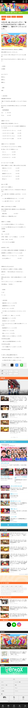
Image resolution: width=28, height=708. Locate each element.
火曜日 (7, 586)
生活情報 (14, 591)
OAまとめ (4, 16)
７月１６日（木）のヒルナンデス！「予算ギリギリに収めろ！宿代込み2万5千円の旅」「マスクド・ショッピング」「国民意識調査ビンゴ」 (18, 555)
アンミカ (15, 373)
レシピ (9, 593)
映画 (16, 685)
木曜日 (16, 586)
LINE (14, 624)
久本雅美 (6, 373)
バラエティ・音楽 (4, 685)
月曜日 (3, 586)
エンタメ (3, 588)
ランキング (4, 593)
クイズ (24, 588)
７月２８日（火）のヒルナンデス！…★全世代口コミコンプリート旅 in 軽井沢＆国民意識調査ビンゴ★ (18, 569)
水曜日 (11, 586)
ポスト (12, 365)
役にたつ (15, 371)
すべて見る (13, 437)
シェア (16, 365)
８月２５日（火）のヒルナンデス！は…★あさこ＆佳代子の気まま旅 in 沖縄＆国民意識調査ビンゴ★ (18, 541)
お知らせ (8, 588)
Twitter (9, 624)
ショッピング (19, 16)
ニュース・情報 (17, 682)
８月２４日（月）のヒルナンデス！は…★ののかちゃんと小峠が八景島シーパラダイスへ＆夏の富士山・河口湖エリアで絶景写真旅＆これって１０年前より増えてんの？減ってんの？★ (18, 548)
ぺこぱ (11, 373)
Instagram (19, 624)
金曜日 (9, 16)
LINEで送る (21, 365)
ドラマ (2, 682)
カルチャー (19, 588)
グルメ (3, 19)
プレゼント (20, 591)
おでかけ (13, 16)
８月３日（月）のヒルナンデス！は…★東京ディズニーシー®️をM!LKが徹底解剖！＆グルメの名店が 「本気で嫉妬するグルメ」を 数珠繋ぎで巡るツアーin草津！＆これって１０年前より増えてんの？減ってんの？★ (18, 562)
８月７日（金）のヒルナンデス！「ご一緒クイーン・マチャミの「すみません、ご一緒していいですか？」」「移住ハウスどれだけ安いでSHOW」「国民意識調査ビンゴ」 (18, 534)
